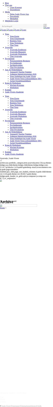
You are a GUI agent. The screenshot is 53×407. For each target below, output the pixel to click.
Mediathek (14, 19)
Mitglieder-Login (11, 21)
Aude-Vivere (6, 406)
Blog (7, 3)
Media (7, 12)
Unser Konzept (16, 7)
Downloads (14, 16)
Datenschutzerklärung (28, 406)
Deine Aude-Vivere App (19, 14)
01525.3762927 (12, 399)
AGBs (39, 406)
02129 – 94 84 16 (11, 397)
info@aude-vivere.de (14, 402)
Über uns (8, 5)
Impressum (16, 406)
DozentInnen (15, 10)
